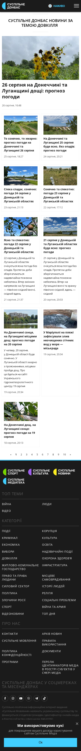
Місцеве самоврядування (56, 577)
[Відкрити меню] (77, 5)
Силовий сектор (15, 586)
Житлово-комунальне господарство (20, 567)
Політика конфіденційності (17, 653)
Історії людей (53, 586)
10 (64, 454)
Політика (9, 593)
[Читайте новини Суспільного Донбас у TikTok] (44, 698)
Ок (40, 742)
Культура (49, 538)
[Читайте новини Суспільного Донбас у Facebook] (5, 698)
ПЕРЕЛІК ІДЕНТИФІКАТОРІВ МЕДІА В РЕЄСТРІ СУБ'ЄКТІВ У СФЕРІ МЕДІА (60, 667)
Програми (10, 662)
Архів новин (52, 634)
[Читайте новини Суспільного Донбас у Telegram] (36, 698)
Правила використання (54, 642)
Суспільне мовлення (19, 640)
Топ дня (48, 614)
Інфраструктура (54, 565)
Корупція (49, 531)
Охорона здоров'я (57, 558)
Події (6, 531)
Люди (47, 504)
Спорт (7, 607)
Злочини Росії (14, 600)
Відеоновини (13, 614)
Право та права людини (14, 577)
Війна (6, 504)
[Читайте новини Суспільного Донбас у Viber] (29, 698)
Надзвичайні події (57, 551)
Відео (6, 511)
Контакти (10, 634)
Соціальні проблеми (59, 600)
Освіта (47, 544)
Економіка (11, 544)
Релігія (47, 593)
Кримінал (10, 538)
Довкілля (9, 558)
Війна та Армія (54, 607)
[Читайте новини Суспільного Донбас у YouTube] (21, 698)
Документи (51, 651)
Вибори (8, 551)
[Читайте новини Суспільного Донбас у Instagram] (13, 698)
